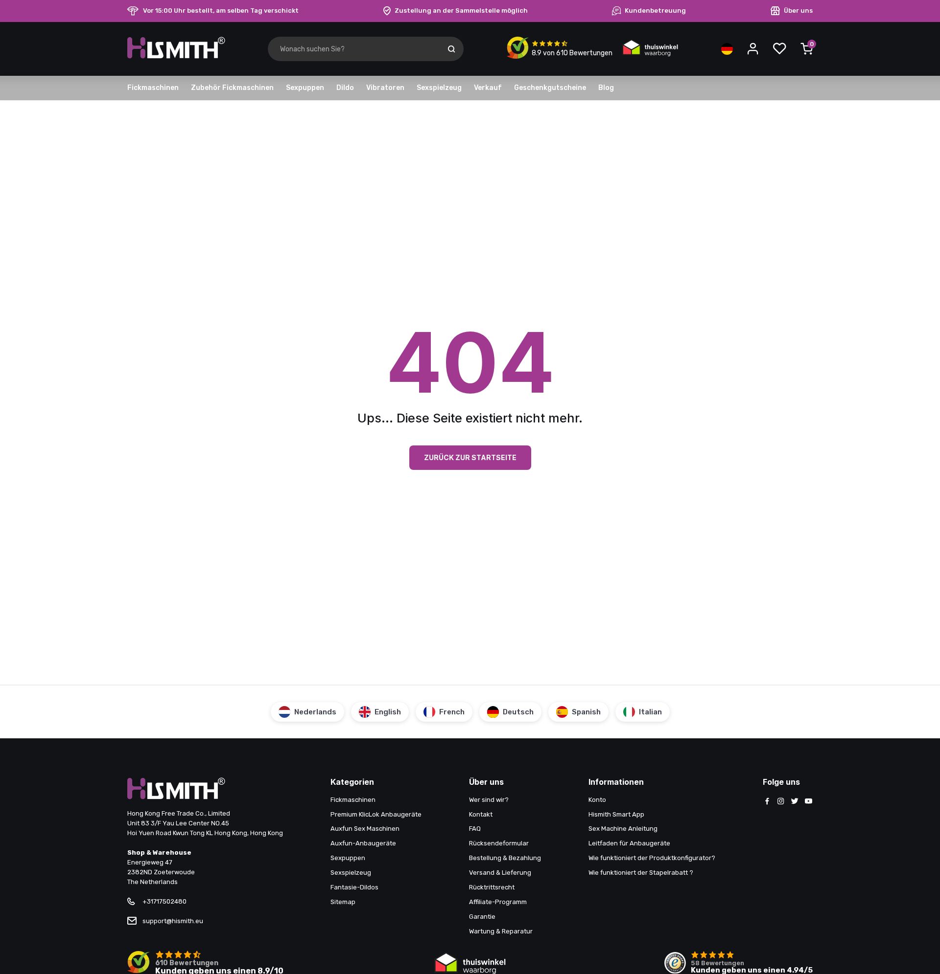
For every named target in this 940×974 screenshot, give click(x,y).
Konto (597, 799)
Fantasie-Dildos (354, 887)
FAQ (475, 828)
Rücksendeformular (499, 843)
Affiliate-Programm (498, 902)
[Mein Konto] (753, 49)
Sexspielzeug (439, 88)
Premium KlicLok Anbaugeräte (376, 814)
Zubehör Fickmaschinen (232, 88)
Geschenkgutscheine (550, 88)
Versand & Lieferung (500, 872)
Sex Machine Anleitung (623, 828)
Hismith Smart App (616, 814)
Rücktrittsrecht (492, 887)
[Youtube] (808, 802)
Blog (606, 88)
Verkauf (488, 88)
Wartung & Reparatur (501, 931)
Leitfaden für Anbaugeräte (629, 843)
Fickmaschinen (153, 88)
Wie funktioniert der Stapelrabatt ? (640, 872)
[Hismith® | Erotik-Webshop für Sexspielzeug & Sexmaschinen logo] (176, 56)
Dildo (345, 88)
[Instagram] (780, 802)
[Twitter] (794, 802)
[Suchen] (451, 49)
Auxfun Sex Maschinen (365, 828)
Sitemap (342, 902)
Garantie (482, 916)
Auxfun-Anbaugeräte (363, 843)
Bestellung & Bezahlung (505, 858)
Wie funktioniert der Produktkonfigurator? (651, 858)
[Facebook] (767, 802)
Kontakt (481, 814)
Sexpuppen (305, 88)
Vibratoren (385, 88)
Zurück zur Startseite (470, 457)
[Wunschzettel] (779, 49)
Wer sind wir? (489, 799)
